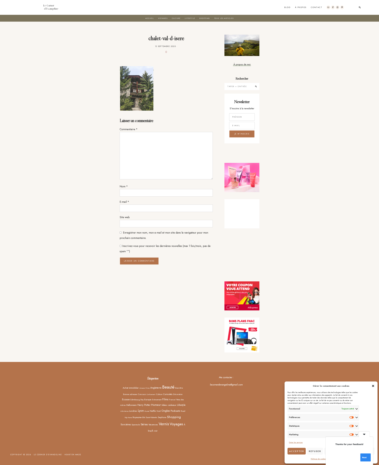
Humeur (156, 405)
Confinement (151, 394)
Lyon (141, 410)
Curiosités (167, 394)
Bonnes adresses (130, 394)
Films (165, 399)
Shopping (174, 417)
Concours (142, 394)
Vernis (164, 424)
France (172, 399)
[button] (373, 385)
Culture (159, 394)
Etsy (142, 399)
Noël (159, 410)
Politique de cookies (318, 459)
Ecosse (126, 399)
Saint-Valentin (151, 417)
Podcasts (175, 411)
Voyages (176, 424)
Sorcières (126, 424)
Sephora (162, 417)
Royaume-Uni (139, 417)
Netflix (153, 411)
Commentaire (129, 129)
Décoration (178, 394)
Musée (146, 411)
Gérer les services (296, 442)
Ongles (166, 411)
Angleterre (156, 387)
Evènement (157, 399)
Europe (147, 399)
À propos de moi (241, 64)
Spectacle (136, 424)
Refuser (315, 451)
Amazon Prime (144, 388)
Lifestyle (181, 405)
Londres (133, 411)
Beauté (168, 387)
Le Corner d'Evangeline (50, 7)
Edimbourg (135, 399)
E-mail (124, 202)
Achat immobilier (131, 387)
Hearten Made (73, 454)
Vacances (153, 424)
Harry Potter (143, 405)
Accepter (296, 451)
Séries (144, 424)
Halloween (131, 405)
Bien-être (179, 387)
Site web (125, 217)
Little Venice (124, 411)
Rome (130, 417)
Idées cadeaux (169, 405)
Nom (124, 186)
